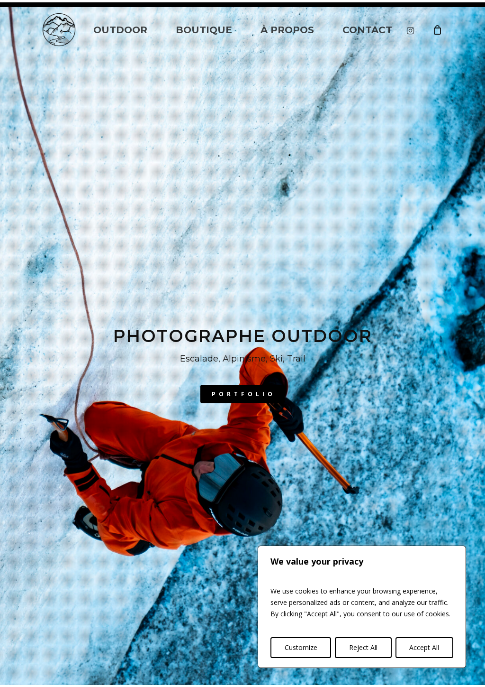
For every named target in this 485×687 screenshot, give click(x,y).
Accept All (424, 647)
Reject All (363, 647)
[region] (362, 607)
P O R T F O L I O (242, 394)
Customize (301, 647)
